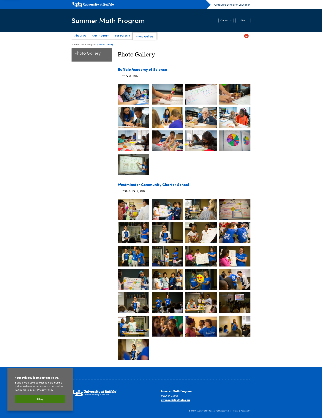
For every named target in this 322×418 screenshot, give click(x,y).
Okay (40, 399)
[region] (40, 389)
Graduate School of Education (232, 5)
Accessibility (245, 411)
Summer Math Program (108, 20)
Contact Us (225, 21)
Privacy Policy (45, 390)
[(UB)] (141, 5)
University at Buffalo (203, 411)
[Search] (246, 36)
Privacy (235, 411)
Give (243, 21)
